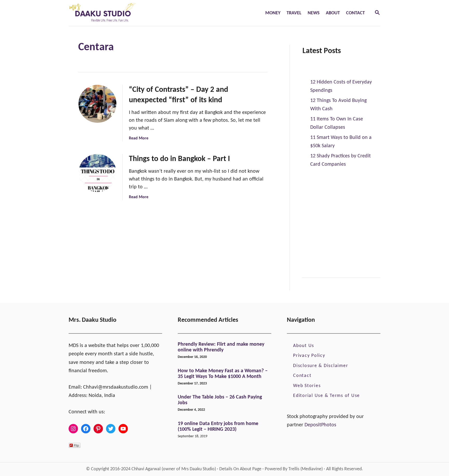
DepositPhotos (320, 425)
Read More (138, 138)
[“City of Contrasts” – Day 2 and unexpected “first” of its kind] (97, 104)
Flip (76, 445)
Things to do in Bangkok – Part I (179, 159)
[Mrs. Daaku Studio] (136, 13)
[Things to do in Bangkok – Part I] (97, 173)
